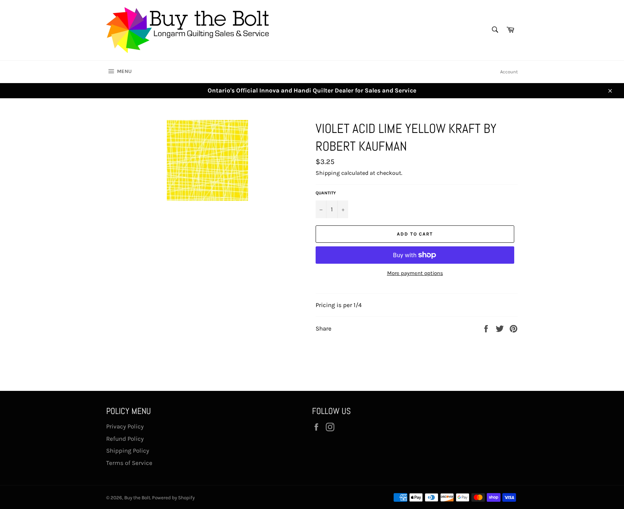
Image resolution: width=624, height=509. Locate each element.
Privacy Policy (125, 426)
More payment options (415, 273)
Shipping (328, 172)
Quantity (326, 192)
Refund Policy (125, 438)
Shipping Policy (127, 450)
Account (509, 71)
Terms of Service (129, 462)
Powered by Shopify (173, 497)
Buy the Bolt (137, 497)
